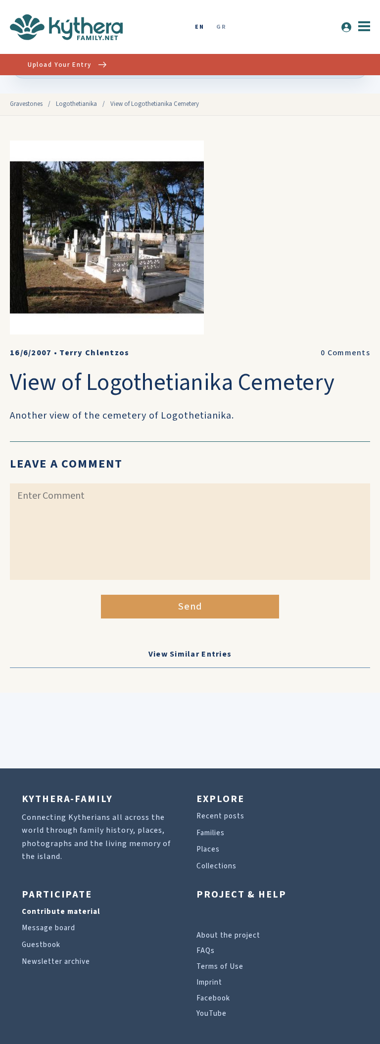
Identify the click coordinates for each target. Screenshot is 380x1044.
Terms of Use (219, 966)
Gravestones (26, 103)
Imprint (209, 982)
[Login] (346, 27)
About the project (228, 935)
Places (208, 849)
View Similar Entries (190, 654)
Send (190, 607)
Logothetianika (76, 103)
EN (199, 27)
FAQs (205, 951)
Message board (48, 928)
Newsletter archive (56, 961)
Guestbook (41, 945)
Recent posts (220, 816)
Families (210, 833)
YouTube (211, 1013)
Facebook (213, 998)
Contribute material (61, 911)
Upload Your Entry (59, 64)
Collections (216, 866)
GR (221, 27)
